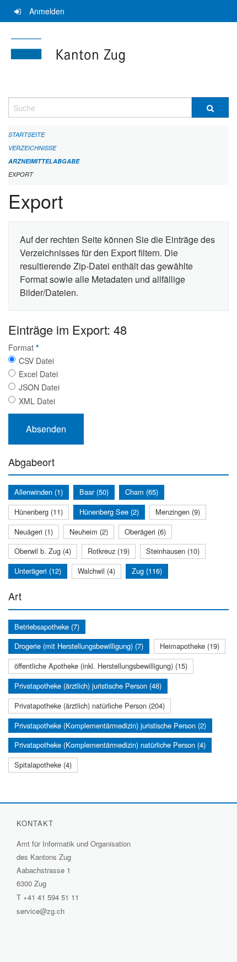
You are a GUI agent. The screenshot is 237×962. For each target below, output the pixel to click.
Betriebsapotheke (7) (46, 626)
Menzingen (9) (177, 511)
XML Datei (37, 400)
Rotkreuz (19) (109, 551)
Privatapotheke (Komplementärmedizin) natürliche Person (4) (110, 744)
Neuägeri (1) (33, 531)
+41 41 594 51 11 (51, 897)
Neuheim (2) (88, 531)
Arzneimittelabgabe (43, 161)
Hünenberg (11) (38, 511)
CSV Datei (36, 360)
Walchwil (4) (96, 570)
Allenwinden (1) (38, 492)
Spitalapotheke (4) (43, 764)
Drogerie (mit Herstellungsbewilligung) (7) (78, 646)
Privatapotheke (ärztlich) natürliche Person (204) (89, 705)
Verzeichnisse (32, 148)
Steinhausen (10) (173, 551)
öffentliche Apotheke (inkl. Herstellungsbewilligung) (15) (100, 665)
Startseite (26, 134)
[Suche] (210, 107)
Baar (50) (94, 492)
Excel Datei (38, 373)
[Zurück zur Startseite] (118, 60)
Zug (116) (147, 570)
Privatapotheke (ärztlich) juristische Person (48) (87, 685)
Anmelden (46, 11)
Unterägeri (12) (37, 570)
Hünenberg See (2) (109, 511)
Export (20, 174)
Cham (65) (141, 492)
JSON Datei (39, 387)
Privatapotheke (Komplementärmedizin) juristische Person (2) (110, 725)
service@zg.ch (40, 911)
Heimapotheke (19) (189, 646)
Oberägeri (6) (145, 531)
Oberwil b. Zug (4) (42, 551)
